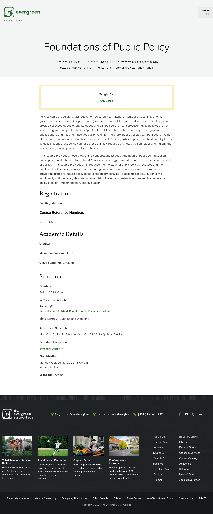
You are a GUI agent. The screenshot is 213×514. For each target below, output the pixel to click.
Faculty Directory (189, 447)
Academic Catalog (13, 20)
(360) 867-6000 (150, 414)
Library (183, 442)
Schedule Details (50, 349)
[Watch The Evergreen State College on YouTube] (186, 414)
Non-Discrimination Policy (160, 498)
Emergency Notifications (74, 498)
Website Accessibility (45, 498)
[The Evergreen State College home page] (22, 415)
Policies (117, 498)
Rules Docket (134, 498)
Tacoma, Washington (113, 414)
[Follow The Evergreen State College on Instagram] (193, 414)
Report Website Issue (18, 498)
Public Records (100, 498)
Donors (158, 474)
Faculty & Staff (162, 469)
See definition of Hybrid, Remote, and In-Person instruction (75, 311)
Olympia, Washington (72, 414)
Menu (205, 10)
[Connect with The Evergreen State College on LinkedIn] (200, 414)
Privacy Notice (185, 498)
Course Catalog (188, 458)
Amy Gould (106, 101)
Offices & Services (189, 453)
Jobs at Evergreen (189, 480)
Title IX (202, 498)
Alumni (158, 480)
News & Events (188, 474)
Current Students (163, 442)
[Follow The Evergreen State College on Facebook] (179, 414)
